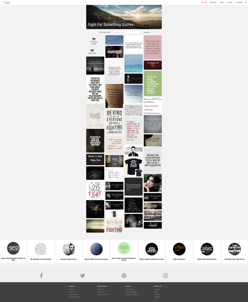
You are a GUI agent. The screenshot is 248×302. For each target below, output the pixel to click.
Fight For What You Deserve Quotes (68, 259)
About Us (100, 289)
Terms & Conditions (132, 292)
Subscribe (146, 32)
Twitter (156, 292)
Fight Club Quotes (152, 259)
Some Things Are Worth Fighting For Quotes (96, 259)
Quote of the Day (102, 294)
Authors (213, 2)
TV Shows (238, 2)
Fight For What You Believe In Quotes (124, 259)
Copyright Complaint (132, 294)
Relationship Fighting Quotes (179, 259)
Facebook (157, 289)
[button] (246, 2)
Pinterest (157, 294)
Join (205, 2)
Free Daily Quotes (104, 32)
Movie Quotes (73, 294)
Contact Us (100, 292)
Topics (221, 2)
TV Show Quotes (74, 297)
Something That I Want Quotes (207, 259)
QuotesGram (6, 2)
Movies (229, 2)
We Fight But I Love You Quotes (13, 259)
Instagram (157, 297)
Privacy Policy (130, 289)
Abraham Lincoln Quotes (41, 259)
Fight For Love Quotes (234, 259)
